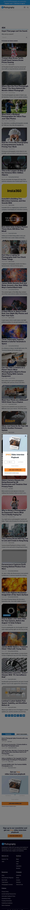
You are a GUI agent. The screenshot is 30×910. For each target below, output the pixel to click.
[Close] (25, 436)
